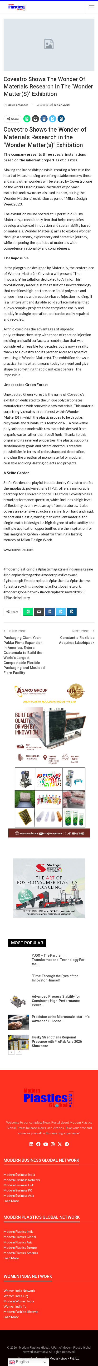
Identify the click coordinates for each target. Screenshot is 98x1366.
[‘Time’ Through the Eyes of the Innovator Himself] (18, 981)
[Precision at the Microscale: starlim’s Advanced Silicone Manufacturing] (18, 1022)
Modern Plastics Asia (18, 1242)
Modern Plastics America (21, 1253)
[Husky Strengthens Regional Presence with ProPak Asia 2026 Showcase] (18, 1042)
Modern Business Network (22, 1180)
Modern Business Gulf (19, 1185)
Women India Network (19, 1291)
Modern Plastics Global (20, 1237)
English (22, 1362)
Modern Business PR (18, 1190)
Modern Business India (19, 1174)
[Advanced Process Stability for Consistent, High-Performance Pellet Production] (18, 1002)
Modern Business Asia (19, 1195)
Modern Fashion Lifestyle (21, 1312)
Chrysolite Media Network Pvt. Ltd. (58, 1358)
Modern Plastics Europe (20, 1247)
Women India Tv (15, 1306)
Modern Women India (19, 1301)
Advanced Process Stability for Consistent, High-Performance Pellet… (56, 1001)
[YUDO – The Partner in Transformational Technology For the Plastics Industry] (18, 961)
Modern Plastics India (19, 1231)
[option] (49, 1001)
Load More (11, 1201)
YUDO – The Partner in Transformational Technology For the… (58, 960)
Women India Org (16, 1296)
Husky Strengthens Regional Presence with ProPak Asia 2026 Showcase (57, 1041)
